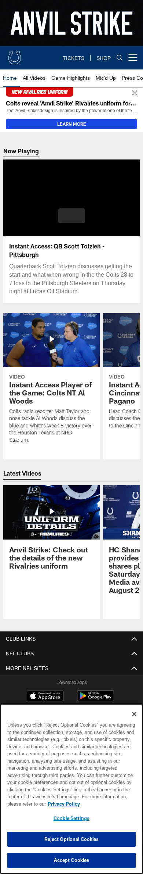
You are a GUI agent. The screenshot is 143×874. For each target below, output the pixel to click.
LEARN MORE (71, 123)
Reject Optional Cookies (71, 839)
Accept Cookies (71, 860)
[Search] (119, 58)
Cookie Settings (71, 818)
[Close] (134, 93)
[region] (71, 789)
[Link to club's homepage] (14, 55)
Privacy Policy (62, 804)
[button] (71, 215)
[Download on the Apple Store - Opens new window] (45, 697)
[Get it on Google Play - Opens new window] (95, 700)
